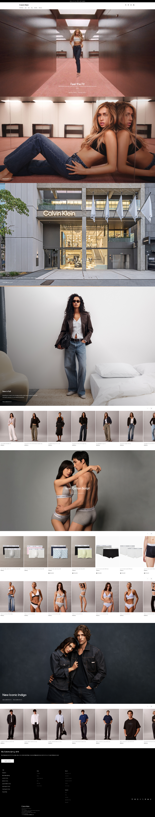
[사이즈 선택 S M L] (12, 596)
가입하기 (83, 1)
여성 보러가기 (74, 493)
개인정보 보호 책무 (68, 780)
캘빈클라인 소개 (68, 773)
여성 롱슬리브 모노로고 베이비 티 (149, 443)
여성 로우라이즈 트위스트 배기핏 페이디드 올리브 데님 (33, 443)
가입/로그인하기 (7, 761)
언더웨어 (66, 797)
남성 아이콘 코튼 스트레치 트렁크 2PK (54, 568)
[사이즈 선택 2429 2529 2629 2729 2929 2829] (35, 426)
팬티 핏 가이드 (5, 781)
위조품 (66, 783)
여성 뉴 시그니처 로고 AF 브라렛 (149, 613)
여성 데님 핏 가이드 (6, 789)
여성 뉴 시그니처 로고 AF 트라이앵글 (7, 613)
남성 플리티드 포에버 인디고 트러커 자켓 (7, 741)
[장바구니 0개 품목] (133, 5)
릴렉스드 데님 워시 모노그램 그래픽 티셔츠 (103, 741)
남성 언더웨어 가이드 (6, 783)
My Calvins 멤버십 (6, 775)
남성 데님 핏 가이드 (6, 786)
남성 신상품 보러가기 (7, 699)
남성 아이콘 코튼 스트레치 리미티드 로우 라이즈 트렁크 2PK (10, 568)
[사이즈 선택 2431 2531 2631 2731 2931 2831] (83, 426)
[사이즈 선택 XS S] (59, 426)
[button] (131, 5)
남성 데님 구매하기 (73, 92)
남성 (66, 792)
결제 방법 (38, 783)
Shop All (66, 802)
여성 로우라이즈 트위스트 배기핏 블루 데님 (79, 443)
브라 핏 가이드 (5, 778)
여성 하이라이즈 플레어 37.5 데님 (125, 443)
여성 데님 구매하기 (82, 92)
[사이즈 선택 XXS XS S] (12, 426)
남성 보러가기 (81, 493)
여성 (66, 794)
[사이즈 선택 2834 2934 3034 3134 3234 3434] (35, 724)
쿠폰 (3, 770)
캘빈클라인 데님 (68, 799)
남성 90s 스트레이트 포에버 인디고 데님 (54, 741)
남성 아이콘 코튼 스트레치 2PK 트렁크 (102, 568)
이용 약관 (66, 775)
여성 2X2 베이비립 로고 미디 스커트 (54, 443)
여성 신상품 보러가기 (7, 401)
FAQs (38, 775)
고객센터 (38, 773)
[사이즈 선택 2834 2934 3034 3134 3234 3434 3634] (59, 724)
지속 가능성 (67, 785)
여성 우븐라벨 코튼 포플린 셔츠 (6, 443)
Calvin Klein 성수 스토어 (7, 282)
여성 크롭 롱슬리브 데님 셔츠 (101, 443)
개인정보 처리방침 (68, 778)
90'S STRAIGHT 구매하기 (7, 178)
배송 (37, 780)
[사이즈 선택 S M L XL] (12, 551)
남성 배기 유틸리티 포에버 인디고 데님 (30, 741)
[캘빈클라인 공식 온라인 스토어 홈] (24, 5)
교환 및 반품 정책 (40, 778)
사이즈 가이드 (39, 785)
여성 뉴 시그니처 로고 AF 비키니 (29, 613)
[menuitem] (129, 5)
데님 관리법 (4, 791)
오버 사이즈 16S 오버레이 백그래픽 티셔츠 (79, 741)
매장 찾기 (4, 772)
